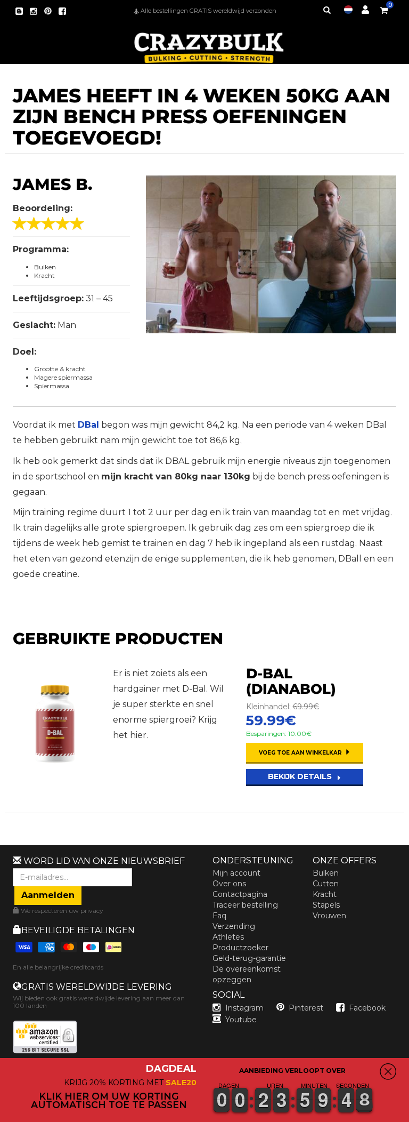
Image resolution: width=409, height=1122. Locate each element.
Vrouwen (329, 915)
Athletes (228, 937)
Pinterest (306, 1008)
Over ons (229, 883)
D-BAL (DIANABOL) (291, 681)
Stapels (326, 905)
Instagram (244, 1008)
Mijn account (236, 873)
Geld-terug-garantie (249, 958)
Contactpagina (239, 894)
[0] (384, 8)
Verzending (233, 926)
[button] (408, 1114)
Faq (219, 915)
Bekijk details (301, 776)
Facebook (367, 1008)
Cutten (326, 883)
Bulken (326, 873)
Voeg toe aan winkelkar (301, 752)
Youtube (241, 1019)
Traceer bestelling (245, 905)
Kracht (325, 894)
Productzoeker (240, 947)
